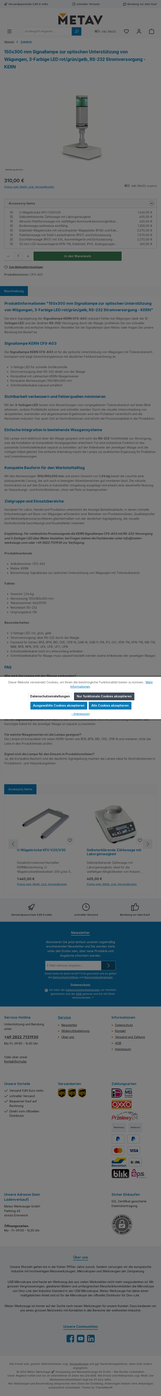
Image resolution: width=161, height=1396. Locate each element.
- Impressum (80, 714)
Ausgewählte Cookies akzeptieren (58, 705)
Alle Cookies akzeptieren (110, 705)
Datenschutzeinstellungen (50, 696)
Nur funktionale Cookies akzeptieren (104, 696)
